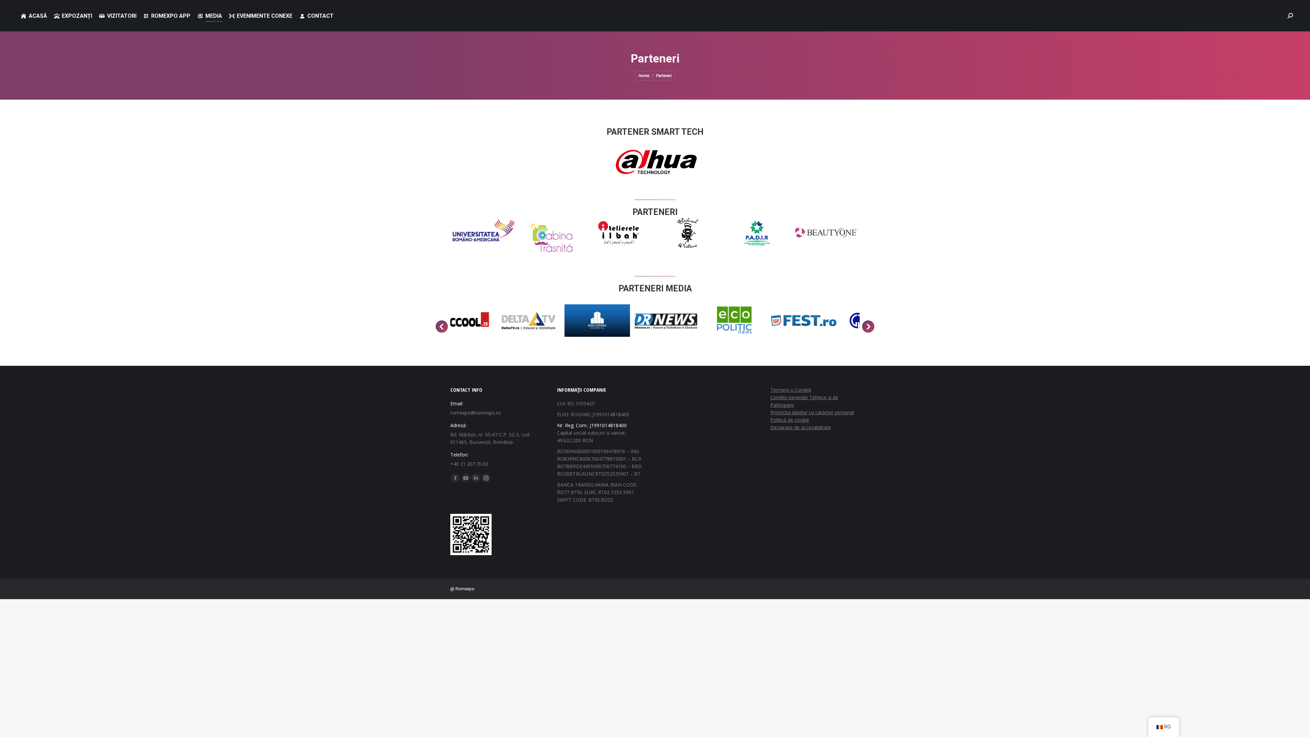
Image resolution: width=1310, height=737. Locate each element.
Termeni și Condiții (790, 390)
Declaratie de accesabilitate (800, 427)
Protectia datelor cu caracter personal (812, 412)
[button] (442, 326)
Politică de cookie (789, 420)
